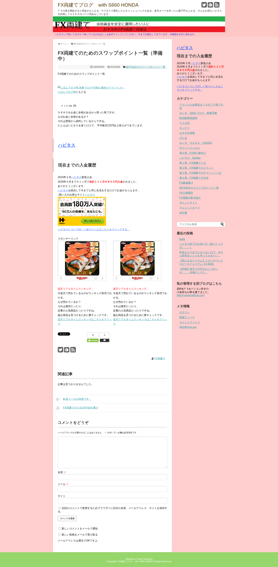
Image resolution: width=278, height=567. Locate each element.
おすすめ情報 (187, 133)
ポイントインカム (189, 148)
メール (63, 484)
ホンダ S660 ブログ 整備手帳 (198, 113)
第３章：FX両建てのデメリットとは (200, 172)
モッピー (184, 128)
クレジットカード (189, 207)
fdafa (182, 239)
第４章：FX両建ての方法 (193, 177)
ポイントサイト (188, 202)
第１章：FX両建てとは (192, 163)
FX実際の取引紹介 (190, 197)
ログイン (184, 312)
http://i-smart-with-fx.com (190, 295)
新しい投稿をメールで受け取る (80, 534)
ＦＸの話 (184, 123)
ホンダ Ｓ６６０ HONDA (195, 143)
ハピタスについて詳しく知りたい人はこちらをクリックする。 (94, 229)
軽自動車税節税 (188, 118)
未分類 (183, 212)
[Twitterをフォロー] (204, 6)
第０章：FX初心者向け (192, 153)
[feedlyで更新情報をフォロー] (210, 6)
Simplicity (148, 559)
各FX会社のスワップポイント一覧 (145, 67)
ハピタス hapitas (190, 158)
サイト (61, 496)
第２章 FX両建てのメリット (196, 167)
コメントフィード (189, 322)
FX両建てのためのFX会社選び (80, 407)
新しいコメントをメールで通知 (80, 528)
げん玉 (183, 138)
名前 (62, 472)
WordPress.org (187, 327)
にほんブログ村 (67, 92)
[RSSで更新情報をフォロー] (216, 6)
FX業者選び (186, 182)
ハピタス (66, 145)
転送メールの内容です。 (77, 399)
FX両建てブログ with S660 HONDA (98, 5)
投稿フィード (187, 317)
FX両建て (159, 358)
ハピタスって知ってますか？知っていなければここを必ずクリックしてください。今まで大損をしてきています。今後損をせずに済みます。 (126, 34)
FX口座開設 (186, 192)
